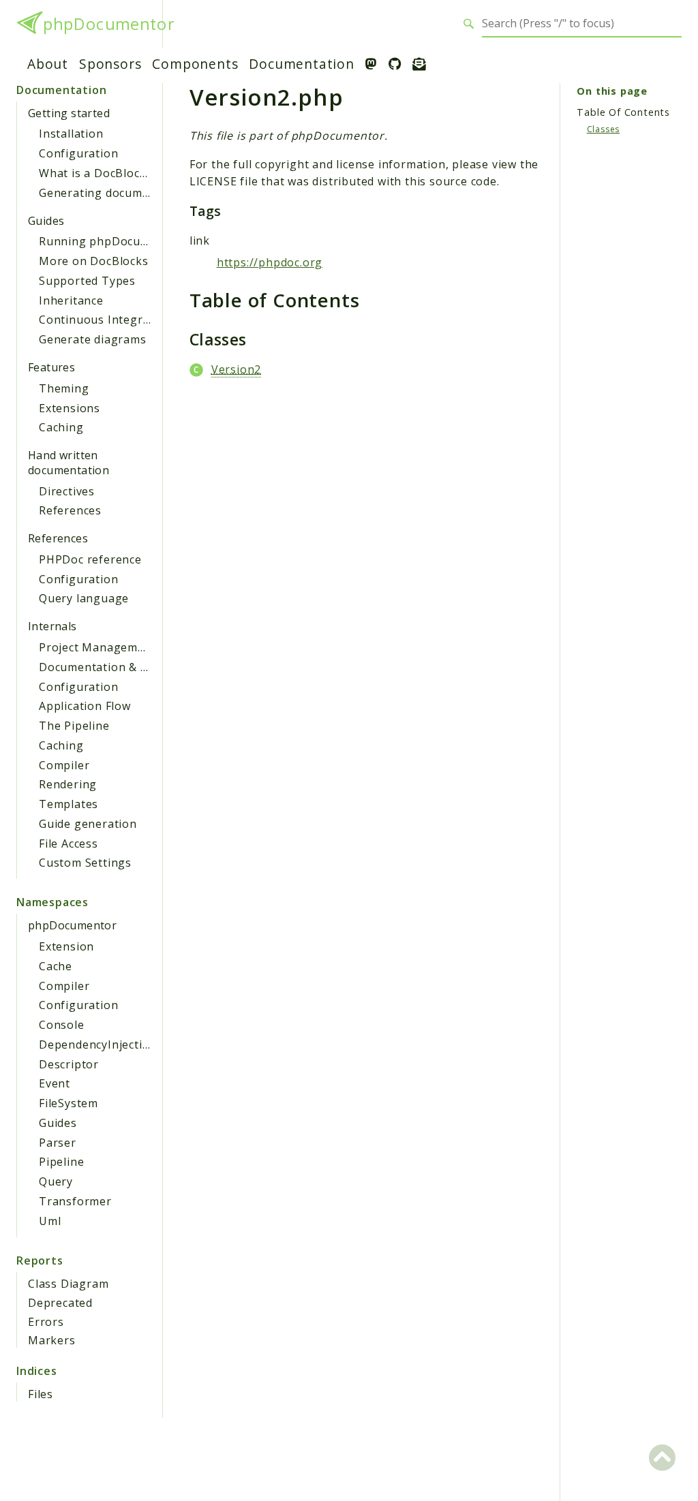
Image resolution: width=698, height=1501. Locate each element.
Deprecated (60, 1302)
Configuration (78, 153)
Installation (71, 133)
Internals (52, 626)
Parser (57, 1142)
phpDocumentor (108, 24)
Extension (66, 946)
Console (62, 1024)
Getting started (69, 113)
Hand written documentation (68, 463)
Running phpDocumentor (110, 241)
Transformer (75, 1201)
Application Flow (85, 705)
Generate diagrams (93, 339)
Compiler (64, 765)
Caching (61, 427)
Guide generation (88, 823)
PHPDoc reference (90, 559)
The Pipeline (74, 725)
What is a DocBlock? (95, 173)
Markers (52, 1340)
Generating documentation (114, 192)
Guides (46, 220)
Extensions (69, 408)
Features (51, 367)
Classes (603, 129)
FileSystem (68, 1103)
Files (40, 1394)
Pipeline (61, 1161)
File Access (68, 843)
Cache (55, 966)
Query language (84, 598)
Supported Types (87, 280)
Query (56, 1181)
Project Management (97, 647)
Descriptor (69, 1064)
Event (54, 1083)
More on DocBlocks (94, 260)
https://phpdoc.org (269, 262)
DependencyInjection (98, 1044)
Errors (46, 1321)
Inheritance (71, 300)
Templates (68, 803)
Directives (67, 491)
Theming (64, 388)
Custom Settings (85, 862)
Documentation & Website (112, 667)
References (70, 510)
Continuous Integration (105, 319)
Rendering (68, 784)
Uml (50, 1220)
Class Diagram (68, 1283)
